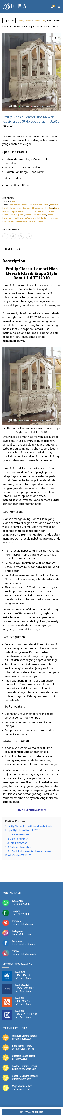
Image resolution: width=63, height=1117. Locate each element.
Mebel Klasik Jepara (43, 218)
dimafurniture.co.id (22, 1038)
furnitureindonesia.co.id (24, 1069)
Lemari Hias (39, 20)
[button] (55, 38)
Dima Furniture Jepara (23, 944)
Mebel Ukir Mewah (36, 221)
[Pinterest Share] (21, 236)
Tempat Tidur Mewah (23, 924)
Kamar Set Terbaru (22, 934)
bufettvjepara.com (21, 1079)
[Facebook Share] (5, 236)
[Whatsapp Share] (29, 236)
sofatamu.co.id (19, 1059)
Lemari (28, 20)
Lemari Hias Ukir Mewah (35, 214)
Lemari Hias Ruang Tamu (13, 214)
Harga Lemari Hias (18, 208)
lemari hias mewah (39, 313)
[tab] (12, 249)
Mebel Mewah (21, 221)
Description (12, 248)
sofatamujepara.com (23, 1048)
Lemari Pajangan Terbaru (23, 218)
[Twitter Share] (13, 236)
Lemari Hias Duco (45, 208)
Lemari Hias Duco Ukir (27, 211)
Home (20, 20)
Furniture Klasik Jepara (18, 204)
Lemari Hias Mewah (46, 211)
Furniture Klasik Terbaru (39, 204)
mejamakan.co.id (21, 1089)
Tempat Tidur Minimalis (24, 954)
